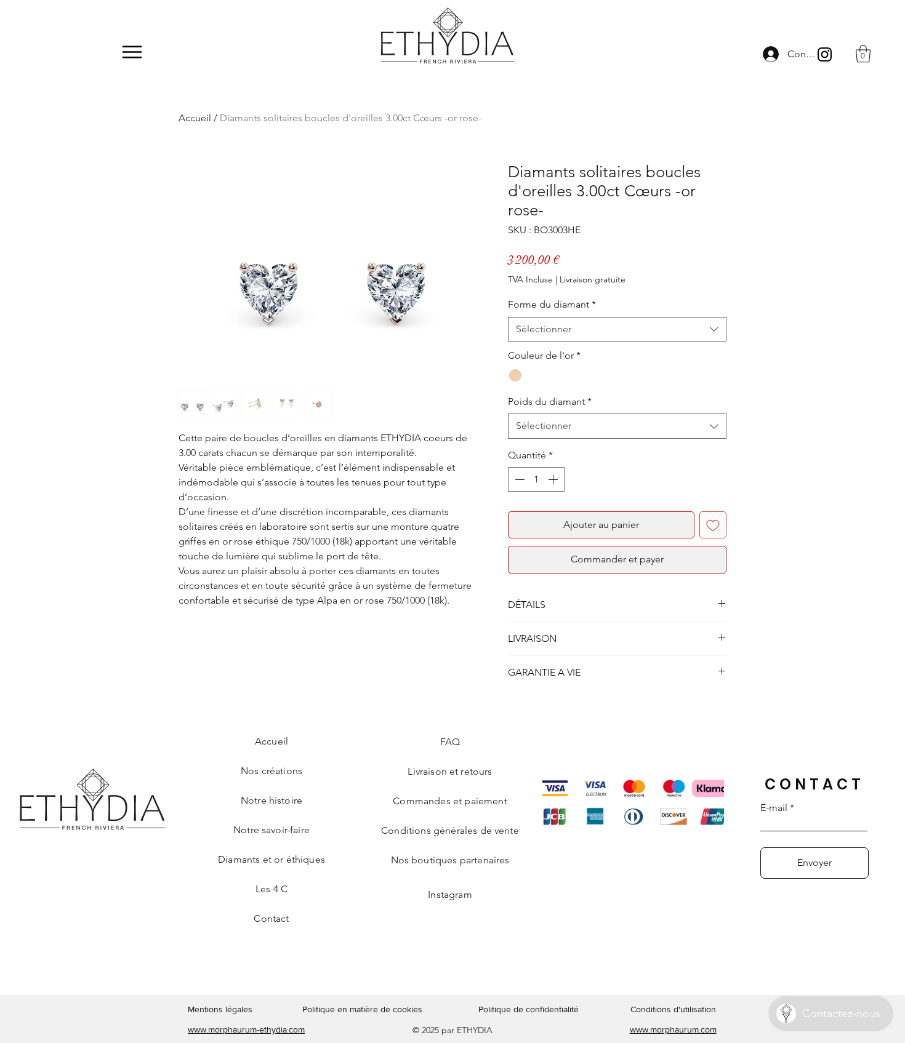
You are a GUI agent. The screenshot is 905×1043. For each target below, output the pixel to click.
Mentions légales (220, 1009)
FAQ (450, 742)
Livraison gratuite (592, 279)
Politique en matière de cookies (363, 1009)
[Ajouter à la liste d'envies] (712, 524)
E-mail (773, 808)
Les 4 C (271, 889)
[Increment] (554, 479)
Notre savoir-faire (271, 830)
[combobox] (617, 329)
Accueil (195, 118)
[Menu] (132, 52)
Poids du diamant (550, 401)
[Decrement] (518, 479)
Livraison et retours (450, 771)
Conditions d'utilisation (673, 1009)
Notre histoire (271, 800)
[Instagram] (824, 54)
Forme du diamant (552, 304)
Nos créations (271, 771)
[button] (863, 54)
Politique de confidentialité (528, 1009)
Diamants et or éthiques (271, 859)
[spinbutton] (536, 479)
